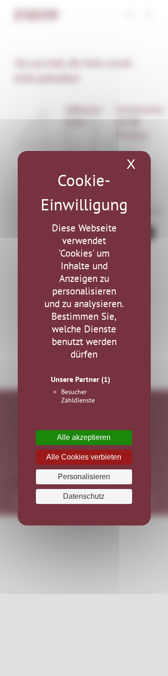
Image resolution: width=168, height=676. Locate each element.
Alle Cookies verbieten (83, 457)
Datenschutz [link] (84, 496)
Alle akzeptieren (84, 437)
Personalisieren (84, 477)
